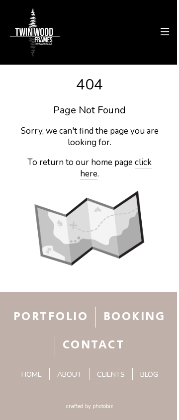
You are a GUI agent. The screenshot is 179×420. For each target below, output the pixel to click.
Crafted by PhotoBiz (89, 406)
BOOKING (134, 317)
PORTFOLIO (50, 317)
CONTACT (93, 345)
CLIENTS (111, 374)
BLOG (149, 374)
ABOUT (69, 374)
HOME (31, 374)
